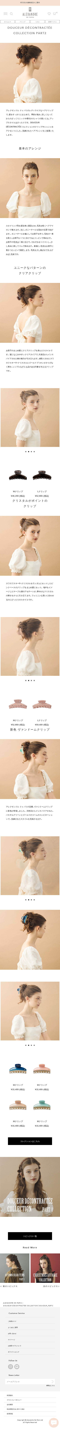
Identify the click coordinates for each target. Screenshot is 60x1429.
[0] (54, 11)
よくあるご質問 (13, 1327)
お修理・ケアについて (14, 1346)
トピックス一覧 (30, 1236)
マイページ (11, 1340)
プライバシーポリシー (14, 1400)
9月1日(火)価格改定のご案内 (30, 2)
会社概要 (10, 1404)
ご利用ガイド (12, 1321)
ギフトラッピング (13, 1352)
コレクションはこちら (30, 1141)
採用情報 (10, 1414)
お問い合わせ (12, 1333)
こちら (53, 1385)
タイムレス (7, 22)
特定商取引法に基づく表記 (15, 1409)
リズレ (37, 22)
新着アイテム (52, 22)
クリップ (22, 22)
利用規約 (10, 1395)
